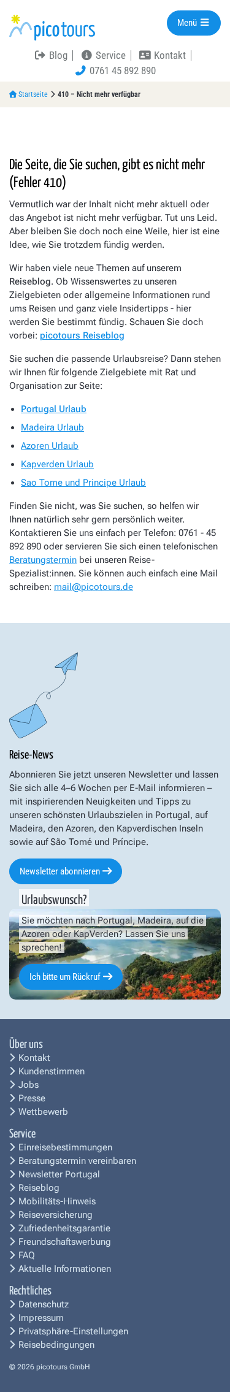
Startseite (33, 94)
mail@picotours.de (93, 586)
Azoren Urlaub (50, 445)
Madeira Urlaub (52, 427)
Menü (188, 22)
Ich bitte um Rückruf (65, 976)
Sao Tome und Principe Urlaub (83, 482)
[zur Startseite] (52, 27)
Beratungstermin (43, 559)
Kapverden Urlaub (57, 464)
